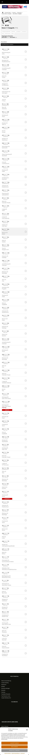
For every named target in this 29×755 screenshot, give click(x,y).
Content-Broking (5, 682)
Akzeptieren (14, 743)
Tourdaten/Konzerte (5, 694)
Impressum (22, 753)
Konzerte (3, 690)
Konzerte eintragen (5, 688)
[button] (27, 730)
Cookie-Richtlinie (7, 753)
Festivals (3, 692)
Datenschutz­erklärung (15, 753)
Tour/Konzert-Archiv (5, 696)
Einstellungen (14, 750)
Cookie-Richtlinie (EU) (6, 697)
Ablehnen (14, 746)
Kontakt (3, 686)
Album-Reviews (4, 726)
